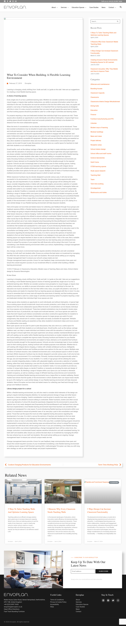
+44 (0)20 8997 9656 (11, 604)
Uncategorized (96, 188)
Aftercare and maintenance (100, 84)
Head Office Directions (11, 609)
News (78, 609)
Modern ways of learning (99, 127)
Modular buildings (97, 132)
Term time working (97, 184)
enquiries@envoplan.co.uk (13, 607)
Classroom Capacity (98, 93)
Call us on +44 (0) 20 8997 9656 (111, 1)
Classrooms (95, 97)
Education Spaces (82, 604)
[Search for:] (105, 21)
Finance (93, 114)
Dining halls (95, 106)
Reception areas (96, 145)
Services (79, 602)
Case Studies (80, 607)
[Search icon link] (121, 7)
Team (92, 179)
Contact (78, 611)
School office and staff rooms (101, 153)
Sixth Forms (95, 162)
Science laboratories (98, 158)
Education (94, 110)
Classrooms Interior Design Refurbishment (105, 102)
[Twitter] (10, 1)
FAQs (52, 607)
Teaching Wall (95, 175)
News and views (96, 136)
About (78, 600)
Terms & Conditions (57, 600)
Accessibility (54, 604)
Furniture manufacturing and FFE (102, 119)
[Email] (16, 1)
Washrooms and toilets (99, 192)
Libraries (94, 123)
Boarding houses (96, 89)
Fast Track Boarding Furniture (14, 611)
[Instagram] (13, 1)
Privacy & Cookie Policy (58, 602)
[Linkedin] (103, 600)
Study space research (98, 171)
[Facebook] (7, 1)
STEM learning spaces (98, 166)
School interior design (98, 149)
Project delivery (96, 140)
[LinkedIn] (5, 1)
